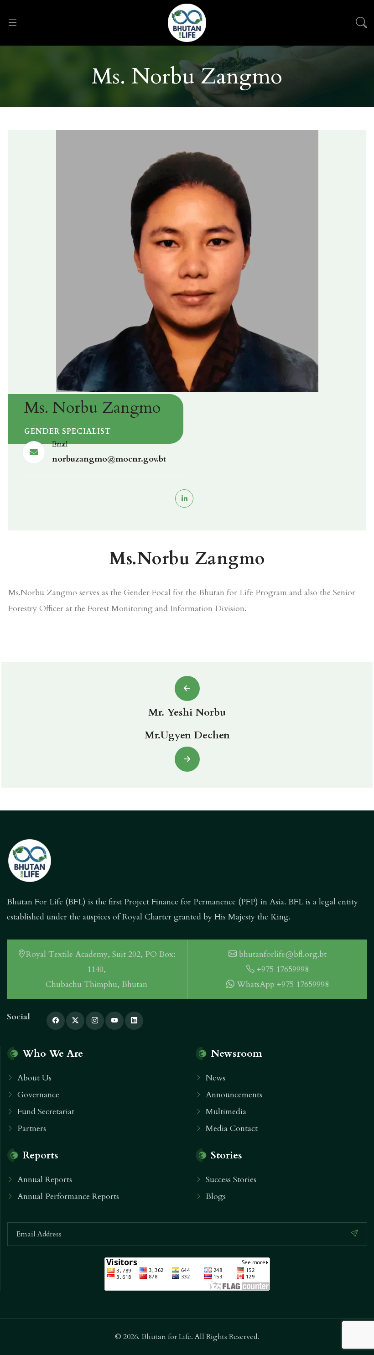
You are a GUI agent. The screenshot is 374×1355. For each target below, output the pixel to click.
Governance (38, 1095)
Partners (31, 1128)
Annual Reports (44, 1179)
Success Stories (231, 1179)
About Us (34, 1078)
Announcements (234, 1095)
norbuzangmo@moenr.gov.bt (109, 459)
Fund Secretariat (45, 1111)
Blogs (216, 1196)
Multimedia (226, 1111)
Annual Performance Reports (68, 1196)
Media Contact (232, 1128)
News (215, 1078)
